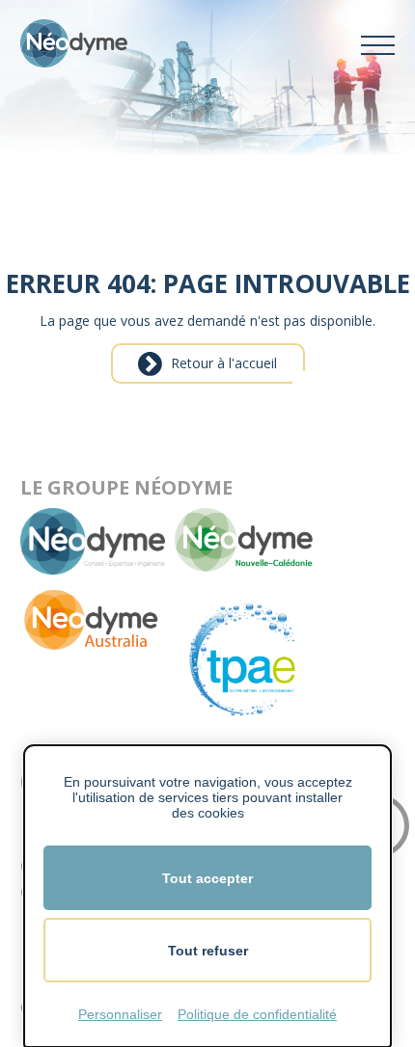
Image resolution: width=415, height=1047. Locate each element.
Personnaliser (120, 1014)
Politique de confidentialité (257, 1014)
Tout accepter (207, 878)
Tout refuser (208, 950)
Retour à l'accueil (224, 363)
